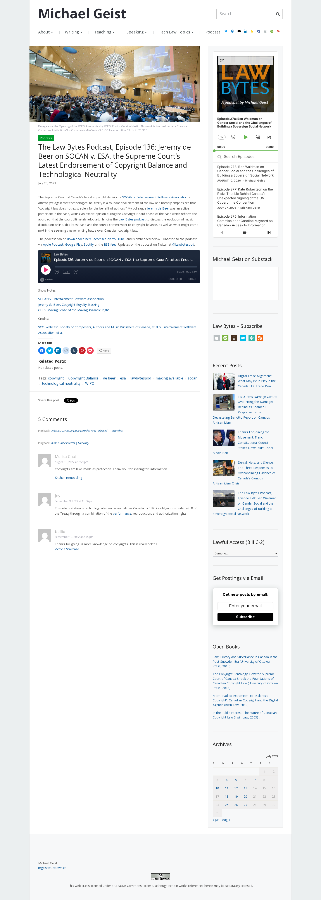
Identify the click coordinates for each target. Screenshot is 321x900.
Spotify (89, 244)
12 (236, 788)
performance (122, 513)
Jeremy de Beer (158, 208)
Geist (82, 13)
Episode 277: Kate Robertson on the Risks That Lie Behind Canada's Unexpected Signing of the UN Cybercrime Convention (245, 195)
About (44, 32)
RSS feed (110, 244)
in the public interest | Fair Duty (70, 443)
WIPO (89, 383)
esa (123, 378)
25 (226, 805)
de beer (109, 378)
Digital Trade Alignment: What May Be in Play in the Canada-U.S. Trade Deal (257, 381)
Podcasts (46, 138)
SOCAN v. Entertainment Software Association (155, 197)
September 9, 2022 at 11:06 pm (74, 501)
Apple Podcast (53, 244)
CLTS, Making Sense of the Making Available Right (73, 310)
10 (217, 788)
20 (245, 796)
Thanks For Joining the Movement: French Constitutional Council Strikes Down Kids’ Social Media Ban (243, 442)
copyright (56, 378)
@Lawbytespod (183, 244)
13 (245, 788)
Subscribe (245, 617)
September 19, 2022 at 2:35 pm (74, 537)
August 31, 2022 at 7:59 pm (71, 462)
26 (236, 805)
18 (226, 796)
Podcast (212, 32)
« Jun (216, 820)
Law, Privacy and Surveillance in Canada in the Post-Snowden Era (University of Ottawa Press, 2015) (245, 661)
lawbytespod (140, 378)
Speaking (135, 32)
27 (245, 805)
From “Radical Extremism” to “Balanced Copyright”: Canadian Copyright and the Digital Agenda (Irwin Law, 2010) (245, 700)
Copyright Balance (83, 378)
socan (192, 378)
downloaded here (79, 239)
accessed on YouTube (109, 239)
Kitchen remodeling (68, 477)
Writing (72, 32)
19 (236, 796)
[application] (245, 101)
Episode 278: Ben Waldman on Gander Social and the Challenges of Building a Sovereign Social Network (245, 171)
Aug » (226, 820)
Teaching (102, 32)
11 (226, 788)
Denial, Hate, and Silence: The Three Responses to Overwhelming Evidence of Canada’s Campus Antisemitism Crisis (244, 472)
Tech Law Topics (174, 32)
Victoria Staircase (67, 549)
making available (169, 378)
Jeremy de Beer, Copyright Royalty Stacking (68, 304)
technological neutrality (61, 383)
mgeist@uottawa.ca (52, 868)
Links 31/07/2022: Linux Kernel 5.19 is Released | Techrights (87, 431)
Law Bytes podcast (132, 219)
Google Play (73, 244)
